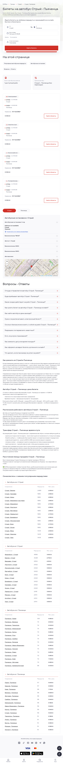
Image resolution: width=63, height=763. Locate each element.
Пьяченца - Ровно (10, 652)
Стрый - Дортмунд (11, 507)
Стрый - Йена (9, 531)
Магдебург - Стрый (11, 571)
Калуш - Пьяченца (11, 709)
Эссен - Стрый (10, 588)
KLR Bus (5, 4)
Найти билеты (32, 48)
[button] (7, 37)
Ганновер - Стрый (10, 585)
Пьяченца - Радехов (11, 642)
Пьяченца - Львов (10, 618)
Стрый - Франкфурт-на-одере (15, 500)
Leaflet (42, 275)
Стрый (20, 4)
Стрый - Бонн (9, 524)
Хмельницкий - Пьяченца (13, 703)
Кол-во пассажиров (13, 41)
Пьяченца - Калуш (11, 632)
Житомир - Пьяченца (11, 696)
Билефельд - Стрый (11, 581)
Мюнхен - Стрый (10, 595)
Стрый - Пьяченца (11, 713)
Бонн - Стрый (9, 575)
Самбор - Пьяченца (11, 699)
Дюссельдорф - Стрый (12, 568)
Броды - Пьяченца (11, 723)
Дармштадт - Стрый (11, 591)
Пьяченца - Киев (10, 659)
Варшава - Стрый (10, 561)
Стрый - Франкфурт (11, 504)
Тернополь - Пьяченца (12, 716)
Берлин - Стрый (10, 558)
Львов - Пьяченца (10, 682)
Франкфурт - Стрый (11, 554)
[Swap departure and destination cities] (31, 27)
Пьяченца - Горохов (11, 649)
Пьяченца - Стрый (11, 655)
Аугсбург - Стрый (10, 598)
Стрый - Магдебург (11, 511)
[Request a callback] (59, 754)
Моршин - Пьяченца (11, 726)
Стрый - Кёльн (9, 497)
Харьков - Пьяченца (11, 686)
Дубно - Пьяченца (10, 719)
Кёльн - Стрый (9, 578)
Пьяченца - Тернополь (12, 625)
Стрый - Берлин (10, 490)
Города (12, 4)
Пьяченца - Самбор (11, 639)
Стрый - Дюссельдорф (12, 521)
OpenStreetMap (48, 275)
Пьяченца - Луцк (10, 635)
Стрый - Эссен (10, 527)
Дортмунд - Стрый (11, 564)
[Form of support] (59, 748)
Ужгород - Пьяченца (11, 730)
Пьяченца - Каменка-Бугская (14, 665)
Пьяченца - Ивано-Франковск (14, 645)
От (10, 26)
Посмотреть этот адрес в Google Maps (17, 231)
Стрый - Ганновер (10, 494)
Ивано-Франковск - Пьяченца (14, 706)
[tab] (9, 210)
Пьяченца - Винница (11, 622)
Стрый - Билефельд (11, 517)
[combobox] (19, 27)
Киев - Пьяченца (10, 689)
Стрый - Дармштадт (11, 514)
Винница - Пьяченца (11, 693)
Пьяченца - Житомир (11, 662)
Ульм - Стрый (9, 601)
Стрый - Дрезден (10, 534)
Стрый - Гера (9, 537)
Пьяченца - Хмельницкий (13, 629)
